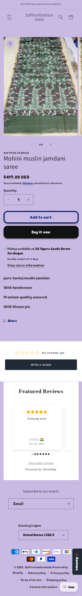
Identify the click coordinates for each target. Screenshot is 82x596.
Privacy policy (60, 573)
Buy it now (41, 231)
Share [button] (12, 320)
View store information (25, 265)
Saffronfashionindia (38, 567)
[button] (9, 17)
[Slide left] (31, 144)
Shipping (27, 183)
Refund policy (37, 573)
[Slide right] (50, 144)
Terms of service (31, 580)
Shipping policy (56, 580)
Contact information (43, 587)
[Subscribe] (68, 503)
